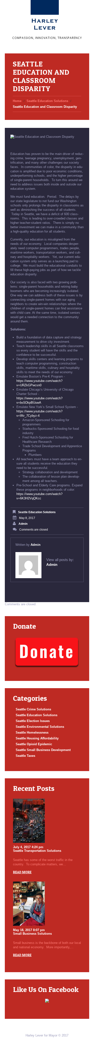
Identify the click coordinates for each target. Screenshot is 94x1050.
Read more (22, 872)
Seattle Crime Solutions (33, 709)
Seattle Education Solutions (47, 101)
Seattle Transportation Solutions (37, 851)
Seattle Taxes (25, 756)
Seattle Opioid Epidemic (34, 744)
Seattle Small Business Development (43, 750)
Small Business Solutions (32, 933)
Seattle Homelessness (32, 732)
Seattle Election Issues (33, 721)
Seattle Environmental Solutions (40, 727)
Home (17, 101)
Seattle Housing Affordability (37, 738)
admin (23, 523)
